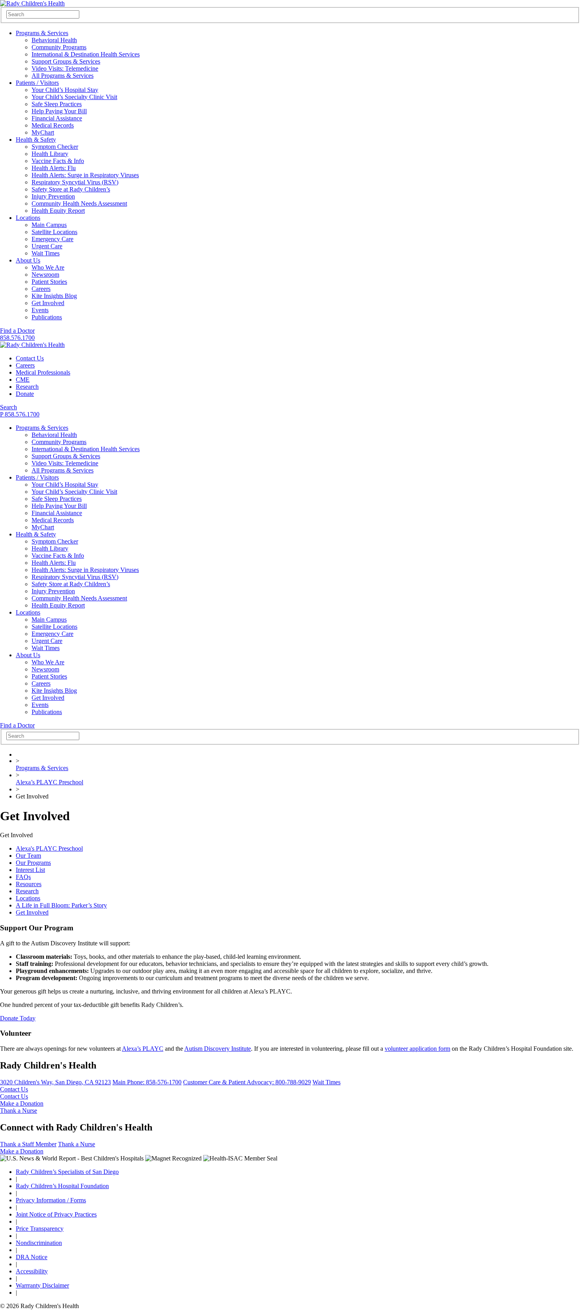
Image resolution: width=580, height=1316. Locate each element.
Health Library (50, 153)
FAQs (23, 877)
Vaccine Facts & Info (58, 160)
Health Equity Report (58, 210)
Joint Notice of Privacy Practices (56, 1214)
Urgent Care (47, 246)
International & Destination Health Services (86, 54)
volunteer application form (417, 1048)
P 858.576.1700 (19, 414)
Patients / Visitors (37, 82)
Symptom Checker (55, 146)
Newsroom (45, 274)
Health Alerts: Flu (54, 168)
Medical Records (53, 125)
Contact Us (30, 358)
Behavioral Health (54, 40)
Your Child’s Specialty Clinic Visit (74, 97)
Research (27, 386)
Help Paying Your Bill (59, 111)
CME (23, 379)
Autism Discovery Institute (217, 1048)
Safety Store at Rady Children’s (71, 189)
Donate (25, 393)
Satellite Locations (54, 232)
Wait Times (46, 253)
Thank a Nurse (18, 1110)
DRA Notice (31, 1257)
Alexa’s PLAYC (142, 1048)
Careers (41, 288)
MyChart (43, 132)
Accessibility (32, 1271)
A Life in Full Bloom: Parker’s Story (61, 905)
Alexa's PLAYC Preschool (49, 848)
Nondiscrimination (39, 1242)
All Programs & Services (63, 75)
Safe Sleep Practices (57, 104)
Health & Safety (36, 139)
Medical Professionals (43, 372)
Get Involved (48, 303)
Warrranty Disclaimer (42, 1285)
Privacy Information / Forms (51, 1200)
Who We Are (48, 267)
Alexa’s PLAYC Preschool (49, 782)
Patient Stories (49, 281)
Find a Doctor (17, 330)
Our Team (28, 855)
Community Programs (59, 47)
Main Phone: (146, 1082)
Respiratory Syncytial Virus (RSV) (75, 182)
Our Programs (33, 862)
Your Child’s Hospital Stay (65, 89)
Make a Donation (21, 1103)
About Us (28, 260)
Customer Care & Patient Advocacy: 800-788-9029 (247, 1082)
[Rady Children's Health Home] (32, 3)
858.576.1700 (17, 337)
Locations (28, 217)
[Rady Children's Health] (32, 344)
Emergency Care (52, 239)
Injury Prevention (53, 196)
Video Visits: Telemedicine (65, 68)
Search (8, 407)
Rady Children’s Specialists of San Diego (67, 1171)
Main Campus (49, 224)
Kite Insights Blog (54, 295)
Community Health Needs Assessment (79, 203)
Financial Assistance (57, 118)
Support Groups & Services (66, 61)
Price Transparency (40, 1228)
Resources (28, 884)
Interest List (30, 869)
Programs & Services (42, 33)
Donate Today (18, 1018)
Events (40, 310)
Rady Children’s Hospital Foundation (62, 1186)
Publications (47, 317)
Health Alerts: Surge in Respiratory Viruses (85, 175)
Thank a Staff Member (28, 1144)
